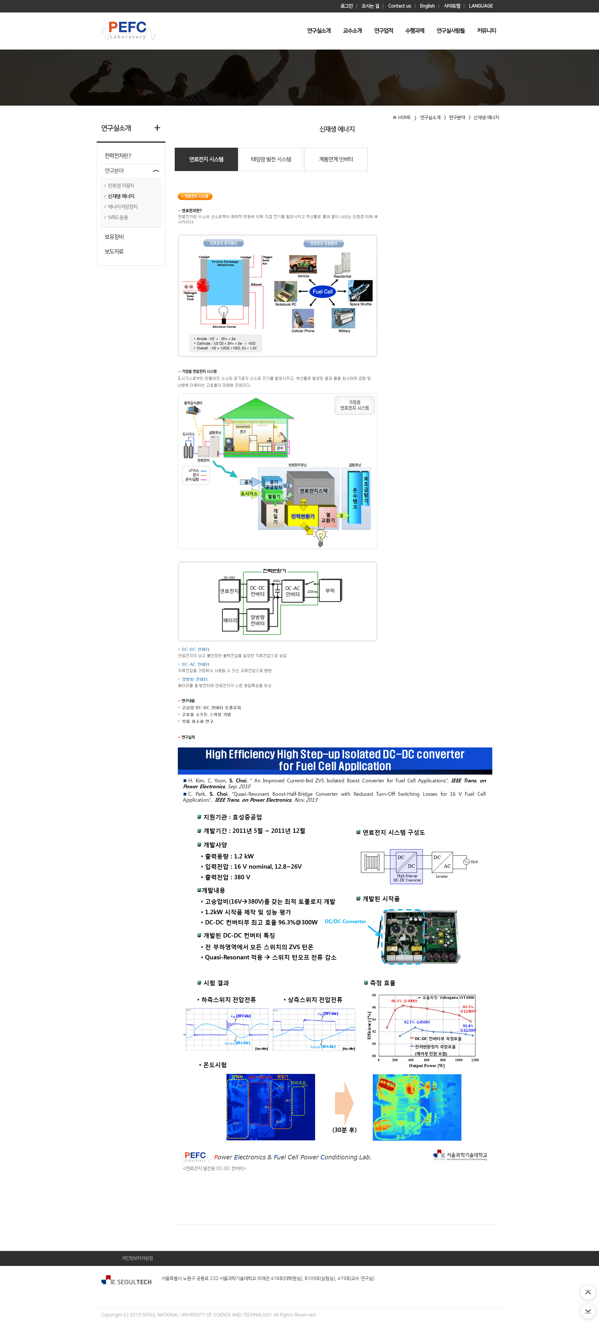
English (427, 6)
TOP (588, 1292)
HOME (404, 117)
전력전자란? (118, 156)
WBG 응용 (118, 217)
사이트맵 (452, 6)
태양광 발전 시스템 (271, 159)
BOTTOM (588, 1311)
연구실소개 (319, 31)
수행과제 (415, 31)
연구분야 (114, 171)
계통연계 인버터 (336, 159)
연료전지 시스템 (206, 159)
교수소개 (352, 31)
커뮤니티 (486, 31)
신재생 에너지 (121, 196)
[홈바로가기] (129, 30)
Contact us (399, 6)
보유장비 (114, 237)
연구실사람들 (451, 31)
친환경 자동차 (121, 186)
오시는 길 (370, 6)
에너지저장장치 (123, 207)
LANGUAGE (481, 6)
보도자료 (114, 252)
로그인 (347, 6)
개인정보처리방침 (137, 1258)
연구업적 (383, 31)
